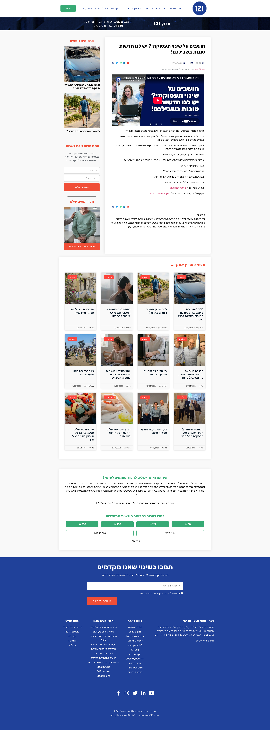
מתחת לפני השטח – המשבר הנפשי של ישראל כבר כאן (118, 313)
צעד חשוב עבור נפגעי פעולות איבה (154, 431)
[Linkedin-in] (143, 693)
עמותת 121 (202, 69)
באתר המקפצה (178, 187)
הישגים (172, 8)
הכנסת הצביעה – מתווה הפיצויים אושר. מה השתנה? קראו (190, 374)
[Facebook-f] (118, 693)
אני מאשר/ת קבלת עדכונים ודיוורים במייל (159, 593)
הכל (189, 63)
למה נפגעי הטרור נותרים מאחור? (83, 131)
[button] (68, 8)
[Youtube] (151, 693)
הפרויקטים (136, 8)
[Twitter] (135, 693)
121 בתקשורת (117, 8)
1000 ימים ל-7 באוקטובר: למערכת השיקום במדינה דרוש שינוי (82, 86)
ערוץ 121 (148, 8)
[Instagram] (126, 693)
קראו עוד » (135, 541)
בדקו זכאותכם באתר (160, 193)
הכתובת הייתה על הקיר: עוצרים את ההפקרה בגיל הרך (192, 433)
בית (181, 8)
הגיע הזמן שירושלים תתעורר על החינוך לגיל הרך (118, 433)
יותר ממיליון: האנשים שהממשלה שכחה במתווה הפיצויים (118, 374)
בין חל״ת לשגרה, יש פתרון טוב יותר (155, 372)
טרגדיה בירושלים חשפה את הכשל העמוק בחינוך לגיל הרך (83, 434)
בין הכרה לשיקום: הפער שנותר (83, 372)
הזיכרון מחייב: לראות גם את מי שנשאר (81, 311)
